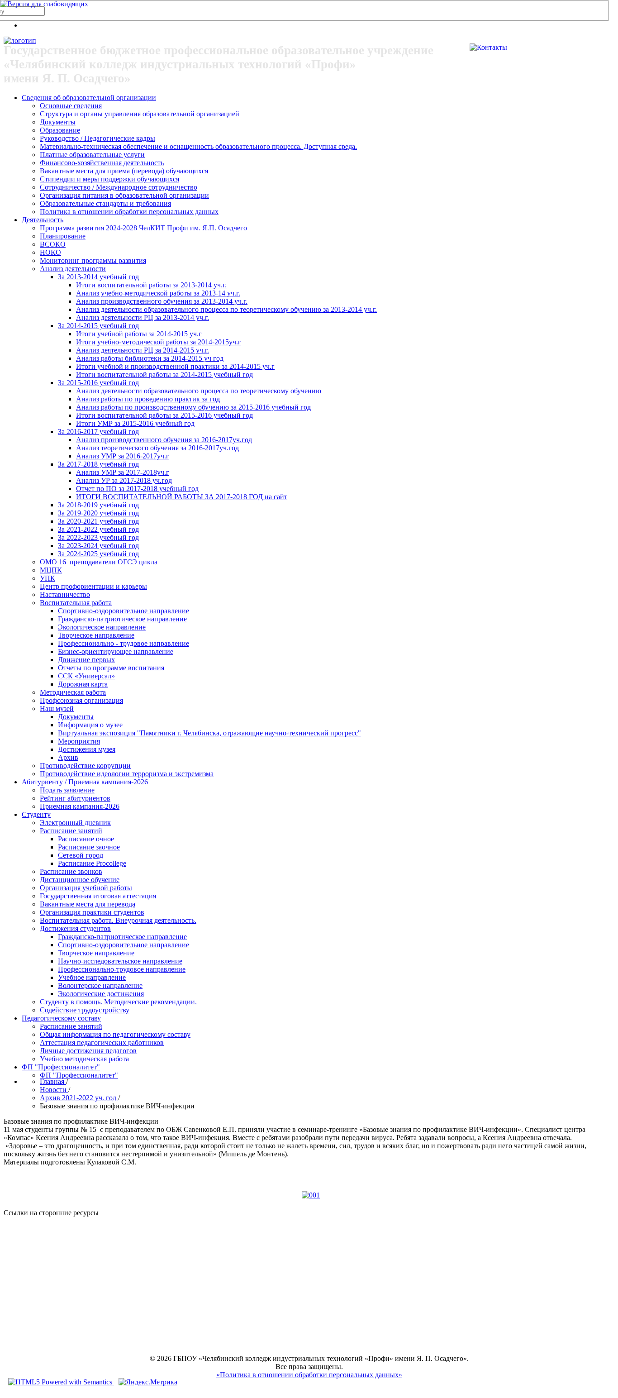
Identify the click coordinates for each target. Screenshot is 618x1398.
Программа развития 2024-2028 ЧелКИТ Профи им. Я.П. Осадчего (143, 228)
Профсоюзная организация (81, 700)
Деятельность (42, 220)
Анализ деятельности (73, 268)
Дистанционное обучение (79, 879)
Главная (53, 1081)
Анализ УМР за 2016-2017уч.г (122, 456)
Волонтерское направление (100, 985)
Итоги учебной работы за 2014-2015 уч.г (139, 334)
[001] (310, 1195)
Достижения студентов (75, 928)
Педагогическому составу (61, 1018)
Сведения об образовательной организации (89, 97)
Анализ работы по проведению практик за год (148, 399)
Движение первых (86, 659)
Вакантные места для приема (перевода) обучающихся (124, 171)
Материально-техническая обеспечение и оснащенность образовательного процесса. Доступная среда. (198, 146)
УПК (47, 578)
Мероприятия (79, 741)
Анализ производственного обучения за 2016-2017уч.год (164, 440)
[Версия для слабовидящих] (44, 4)
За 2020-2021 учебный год (98, 521)
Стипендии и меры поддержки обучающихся (109, 179)
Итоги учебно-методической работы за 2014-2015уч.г (158, 342)
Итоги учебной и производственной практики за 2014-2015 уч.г (175, 366)
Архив (68, 757)
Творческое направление (96, 635)
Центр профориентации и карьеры (93, 586)
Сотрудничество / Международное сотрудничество (118, 187)
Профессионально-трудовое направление (121, 969)
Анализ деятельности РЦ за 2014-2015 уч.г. (142, 350)
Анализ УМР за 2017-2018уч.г (122, 472)
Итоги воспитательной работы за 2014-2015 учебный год (164, 374)
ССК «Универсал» (86, 676)
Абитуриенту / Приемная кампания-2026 (85, 782)
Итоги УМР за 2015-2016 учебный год (135, 423)
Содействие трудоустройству (84, 1010)
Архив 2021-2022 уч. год (79, 1098)
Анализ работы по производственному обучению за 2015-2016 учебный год (193, 407)
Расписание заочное (89, 847)
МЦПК (51, 570)
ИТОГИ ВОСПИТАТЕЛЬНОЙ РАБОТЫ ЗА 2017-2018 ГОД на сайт (181, 497)
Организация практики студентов (92, 912)
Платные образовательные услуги (92, 154)
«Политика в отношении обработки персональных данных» (309, 1375)
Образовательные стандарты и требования (105, 203)
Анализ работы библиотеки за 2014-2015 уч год (149, 358)
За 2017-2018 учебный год (98, 464)
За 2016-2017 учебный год (98, 431)
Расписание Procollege (92, 863)
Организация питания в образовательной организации (124, 195)
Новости (54, 1089)
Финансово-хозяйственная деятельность (102, 163)
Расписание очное (86, 839)
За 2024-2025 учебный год (98, 554)
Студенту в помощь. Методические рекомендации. (118, 1002)
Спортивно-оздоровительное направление (123, 611)
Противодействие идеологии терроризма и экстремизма (127, 774)
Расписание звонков (71, 871)
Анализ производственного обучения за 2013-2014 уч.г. (161, 301)
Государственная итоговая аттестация (98, 896)
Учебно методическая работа (84, 1059)
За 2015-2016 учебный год (98, 382)
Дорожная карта (83, 684)
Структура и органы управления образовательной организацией (139, 114)
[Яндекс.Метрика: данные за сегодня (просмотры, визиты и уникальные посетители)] (148, 1382)
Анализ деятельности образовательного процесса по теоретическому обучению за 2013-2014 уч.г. (226, 309)
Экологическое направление (102, 627)
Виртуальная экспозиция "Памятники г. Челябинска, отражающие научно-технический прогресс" (209, 733)
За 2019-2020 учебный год (98, 513)
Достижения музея (86, 749)
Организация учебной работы (86, 888)
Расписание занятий (71, 831)
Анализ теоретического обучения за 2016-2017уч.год (157, 448)
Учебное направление (92, 977)
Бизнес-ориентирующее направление (115, 651)
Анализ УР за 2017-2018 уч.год (124, 480)
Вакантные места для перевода (87, 904)
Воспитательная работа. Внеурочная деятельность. (118, 920)
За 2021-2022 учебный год (98, 529)
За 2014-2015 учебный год (98, 325)
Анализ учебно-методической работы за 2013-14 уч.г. (158, 293)
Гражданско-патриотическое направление (122, 619)
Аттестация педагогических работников (102, 1042)
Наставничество (65, 594)
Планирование (63, 236)
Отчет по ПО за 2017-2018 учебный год (137, 488)
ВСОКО (53, 244)
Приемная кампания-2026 (79, 806)
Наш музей (57, 708)
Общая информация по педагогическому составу (115, 1034)
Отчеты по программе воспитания (111, 668)
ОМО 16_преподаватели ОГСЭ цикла (98, 562)
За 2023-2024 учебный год (98, 545)
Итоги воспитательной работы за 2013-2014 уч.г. (151, 285)
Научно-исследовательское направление (120, 961)
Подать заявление (67, 790)
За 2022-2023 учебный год (98, 537)
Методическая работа (73, 692)
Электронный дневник (75, 822)
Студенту (36, 814)
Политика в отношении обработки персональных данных (129, 211)
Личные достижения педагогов (88, 1050)
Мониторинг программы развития (93, 260)
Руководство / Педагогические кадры (97, 138)
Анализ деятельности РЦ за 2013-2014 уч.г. (142, 317)
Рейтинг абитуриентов (75, 798)
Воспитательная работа (76, 602)
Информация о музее (90, 725)
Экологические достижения (101, 993)
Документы (58, 122)
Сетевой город (80, 855)
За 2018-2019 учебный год (98, 505)
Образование (60, 130)
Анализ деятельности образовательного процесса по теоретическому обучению (198, 391)
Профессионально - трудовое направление (123, 643)
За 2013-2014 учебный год (98, 277)
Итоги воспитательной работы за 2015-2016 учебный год (164, 415)
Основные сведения (71, 106)
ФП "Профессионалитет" (61, 1067)
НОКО (50, 252)
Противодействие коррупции (85, 765)
